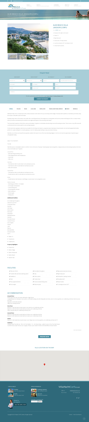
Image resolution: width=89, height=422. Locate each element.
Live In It (39, 394)
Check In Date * (17, 77)
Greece (16, 389)
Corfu (15, 394)
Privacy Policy (49, 96)
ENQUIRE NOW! (44, 336)
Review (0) (75, 108)
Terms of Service (57, 96)
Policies (18, 108)
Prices (25, 108)
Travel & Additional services (56, 108)
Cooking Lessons (42, 389)
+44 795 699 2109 (20, 404)
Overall (11, 108)
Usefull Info (42, 108)
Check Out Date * (34, 77)
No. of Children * (68, 77)
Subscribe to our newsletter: (37, 399)
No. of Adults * (51, 77)
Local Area (33, 108)
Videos (67, 108)
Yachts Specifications (77, 414)
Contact (71, 414)
